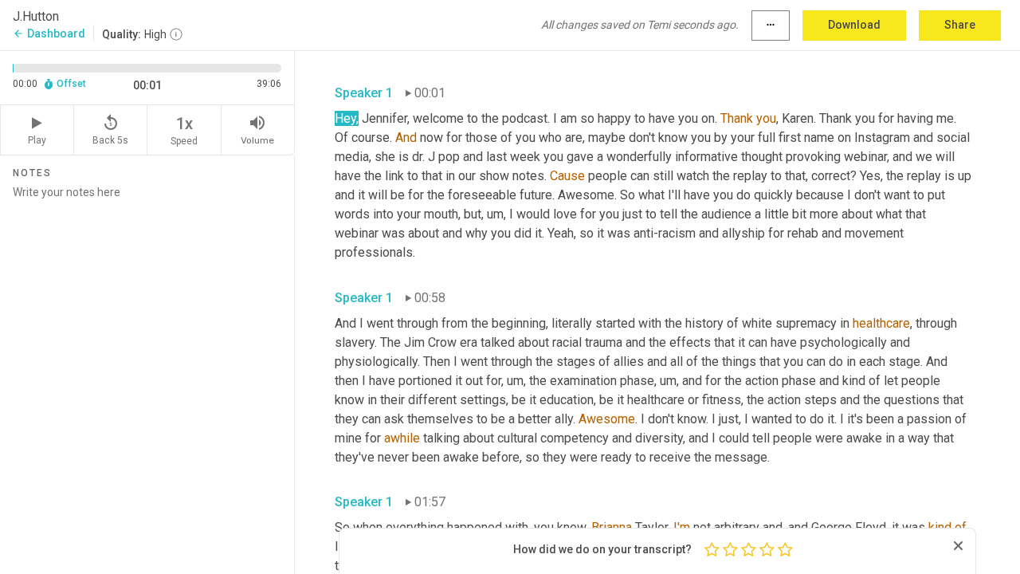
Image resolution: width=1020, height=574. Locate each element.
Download (854, 24)
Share (959, 24)
